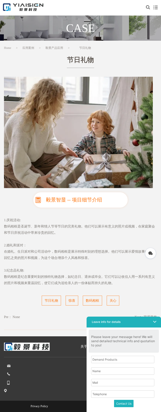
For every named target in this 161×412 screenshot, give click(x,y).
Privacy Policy (39, 406)
